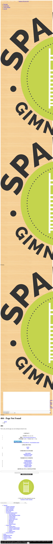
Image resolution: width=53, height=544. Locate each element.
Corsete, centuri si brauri (14, 529)
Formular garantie (28, 465)
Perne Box (11, 521)
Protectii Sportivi (9, 532)
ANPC (27, 447)
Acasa (4, 534)
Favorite (5, 4)
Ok (28, 542)
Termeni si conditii (7, 537)
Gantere (10, 530)
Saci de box (8, 511)
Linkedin (30, 499)
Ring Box (11, 522)
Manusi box (11, 520)
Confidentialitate (27, 461)
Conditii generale (28, 460)
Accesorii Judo (12, 514)
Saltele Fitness (12, 531)
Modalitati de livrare (28, 454)
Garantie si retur (6, 536)
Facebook (23, 499)
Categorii (5, 505)
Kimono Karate (12, 524)
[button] (1, 501)
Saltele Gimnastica (10, 507)
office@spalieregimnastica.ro (29, 437)
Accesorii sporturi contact (11, 512)
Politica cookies (27, 466)
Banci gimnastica (10, 510)
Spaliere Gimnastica (10, 506)
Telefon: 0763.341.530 (24, 1)
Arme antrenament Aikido (14, 515)
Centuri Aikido (12, 516)
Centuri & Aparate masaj (14, 527)
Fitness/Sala (8, 525)
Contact (5, 539)
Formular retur (28, 464)
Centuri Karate (12, 517)
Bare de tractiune (9, 509)
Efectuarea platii (27, 455)
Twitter (26, 499)
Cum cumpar (6, 7)
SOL (28, 448)
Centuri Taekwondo (13, 519)
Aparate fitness (12, 526)
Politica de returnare (28, 462)
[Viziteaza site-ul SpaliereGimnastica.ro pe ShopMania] (18, 442)
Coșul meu (6, 6)
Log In (5, 9)
